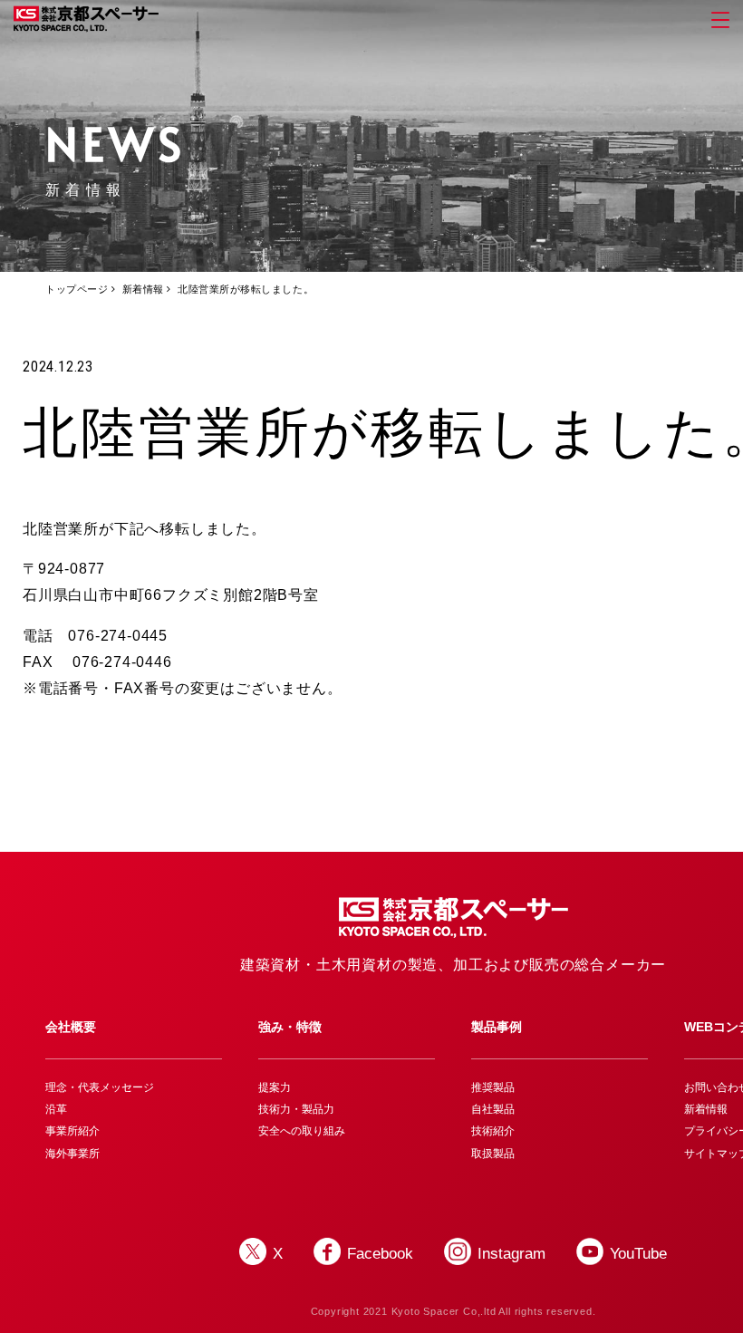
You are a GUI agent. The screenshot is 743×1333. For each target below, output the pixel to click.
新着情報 (143, 289)
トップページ (76, 289)
